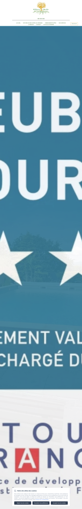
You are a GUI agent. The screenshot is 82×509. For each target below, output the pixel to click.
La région (31, 24)
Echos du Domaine (48, 24)
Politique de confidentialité (41, 499)
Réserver (74, 23)
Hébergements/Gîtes (50, 23)
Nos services (62, 23)
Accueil (18, 23)
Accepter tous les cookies (59, 503)
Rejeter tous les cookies (23, 503)
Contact (38, 24)
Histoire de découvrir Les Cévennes (32, 23)
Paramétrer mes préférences (41, 503)
